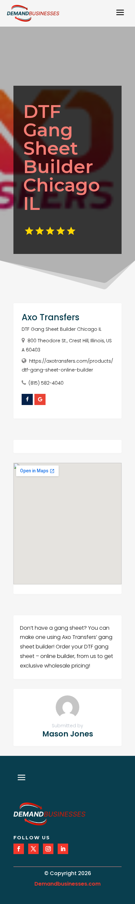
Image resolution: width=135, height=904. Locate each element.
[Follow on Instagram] (48, 849)
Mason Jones (67, 734)
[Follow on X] (33, 849)
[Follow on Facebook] (18, 849)
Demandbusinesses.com (67, 884)
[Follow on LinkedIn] (63, 849)
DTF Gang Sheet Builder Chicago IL (62, 329)
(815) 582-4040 (46, 383)
